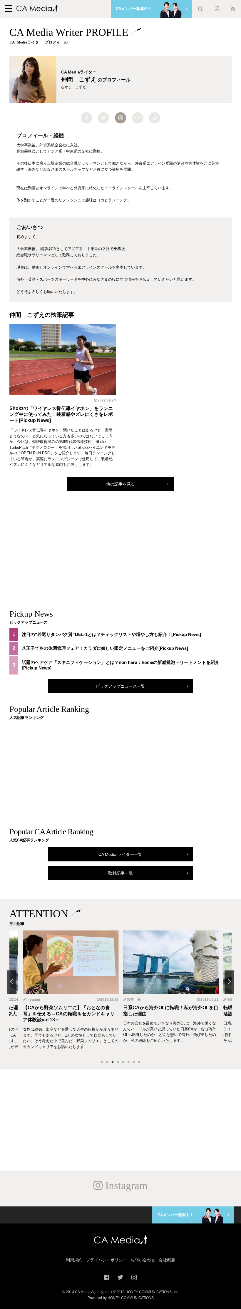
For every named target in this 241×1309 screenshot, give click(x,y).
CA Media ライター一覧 (120, 854)
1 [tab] (102, 1062)
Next (229, 982)
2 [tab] (107, 1062)
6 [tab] (128, 1062)
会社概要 (167, 1260)
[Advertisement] (120, 556)
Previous (11, 982)
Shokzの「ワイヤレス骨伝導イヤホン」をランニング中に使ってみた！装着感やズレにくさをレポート (61, 414)
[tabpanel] (171, 992)
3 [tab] (112, 1062)
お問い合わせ (142, 1260)
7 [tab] (134, 1062)
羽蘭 (130, 999)
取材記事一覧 (120, 873)
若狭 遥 (33, 999)
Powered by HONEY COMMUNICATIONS (121, 1298)
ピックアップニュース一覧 (120, 686)
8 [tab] (139, 1062)
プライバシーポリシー (106, 1260)
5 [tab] (123, 1062)
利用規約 (74, 1260)
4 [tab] (118, 1062)
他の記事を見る (120, 484)
